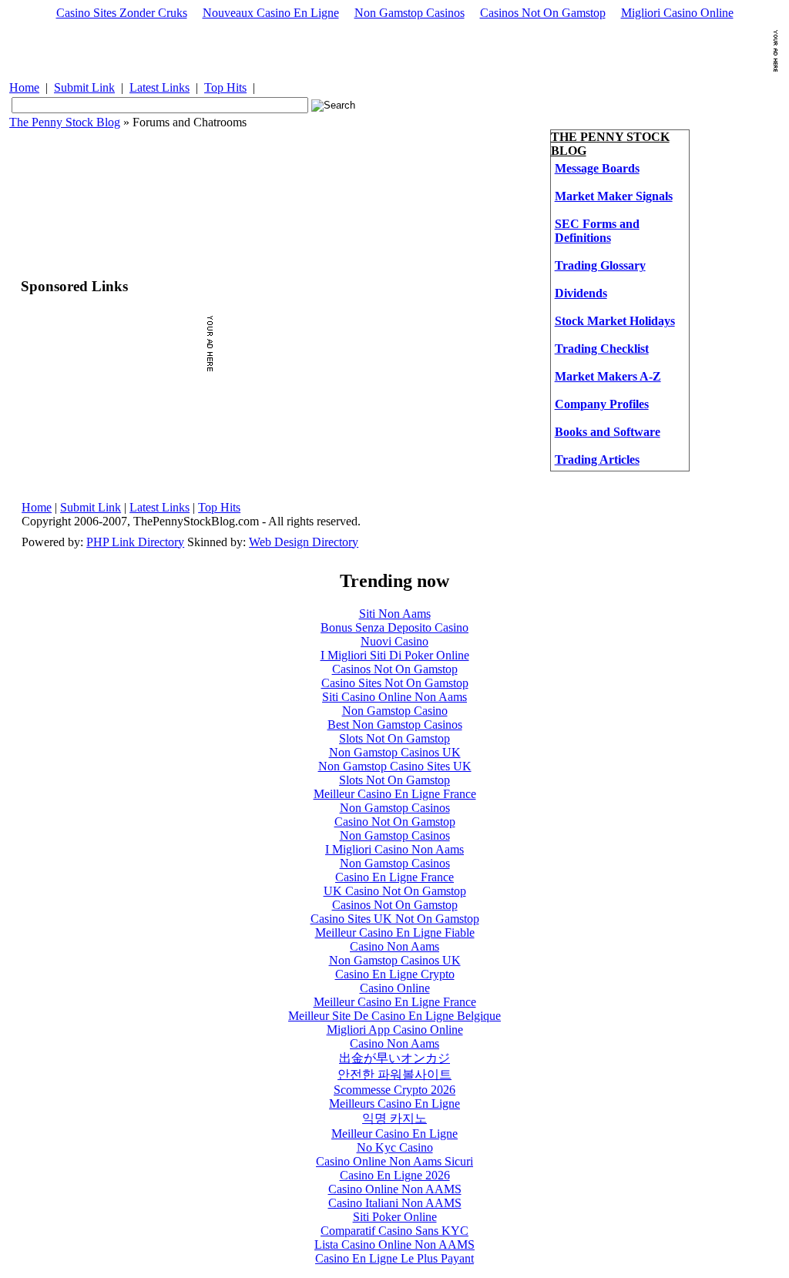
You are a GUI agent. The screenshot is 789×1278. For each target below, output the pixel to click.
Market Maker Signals (614, 196)
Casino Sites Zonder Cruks (121, 12)
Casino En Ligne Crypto (395, 974)
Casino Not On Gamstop (394, 821)
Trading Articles (597, 459)
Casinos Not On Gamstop (543, 12)
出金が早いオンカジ (394, 1058)
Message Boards (597, 168)
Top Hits (225, 87)
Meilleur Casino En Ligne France (395, 793)
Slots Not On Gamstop (394, 738)
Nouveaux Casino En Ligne (271, 12)
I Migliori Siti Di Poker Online (395, 655)
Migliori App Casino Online (395, 1029)
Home (24, 87)
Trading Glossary (600, 265)
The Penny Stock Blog (64, 122)
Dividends (581, 293)
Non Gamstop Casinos (409, 12)
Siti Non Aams (395, 613)
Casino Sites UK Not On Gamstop (395, 918)
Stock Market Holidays (615, 320)
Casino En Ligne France (394, 877)
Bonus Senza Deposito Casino (394, 627)
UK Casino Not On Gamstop (395, 890)
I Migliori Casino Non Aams (394, 849)
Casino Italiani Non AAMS (395, 1202)
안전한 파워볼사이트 (394, 1074)
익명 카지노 (394, 1118)
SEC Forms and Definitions (597, 230)
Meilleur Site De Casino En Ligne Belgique (394, 1015)
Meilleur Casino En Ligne (394, 1133)
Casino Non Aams (394, 946)
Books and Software (607, 431)
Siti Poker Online (395, 1216)
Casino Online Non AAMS (395, 1189)
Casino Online (395, 988)
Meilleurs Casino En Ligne (394, 1103)
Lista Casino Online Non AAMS (394, 1244)
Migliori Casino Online (677, 12)
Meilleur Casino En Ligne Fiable (395, 932)
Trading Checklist (602, 348)
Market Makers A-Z (608, 376)
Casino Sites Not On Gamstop (394, 682)
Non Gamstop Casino (395, 710)
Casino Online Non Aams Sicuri (394, 1161)
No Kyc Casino (395, 1147)
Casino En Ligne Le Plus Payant (394, 1258)
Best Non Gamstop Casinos (394, 724)
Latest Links (159, 87)
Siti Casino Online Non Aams (394, 696)
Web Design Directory (303, 541)
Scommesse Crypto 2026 (394, 1089)
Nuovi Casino (394, 641)
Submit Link (84, 87)
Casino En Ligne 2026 (395, 1175)
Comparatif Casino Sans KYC (394, 1230)
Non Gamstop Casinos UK (395, 752)
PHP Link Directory (135, 541)
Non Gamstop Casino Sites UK (395, 766)
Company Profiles (602, 404)
